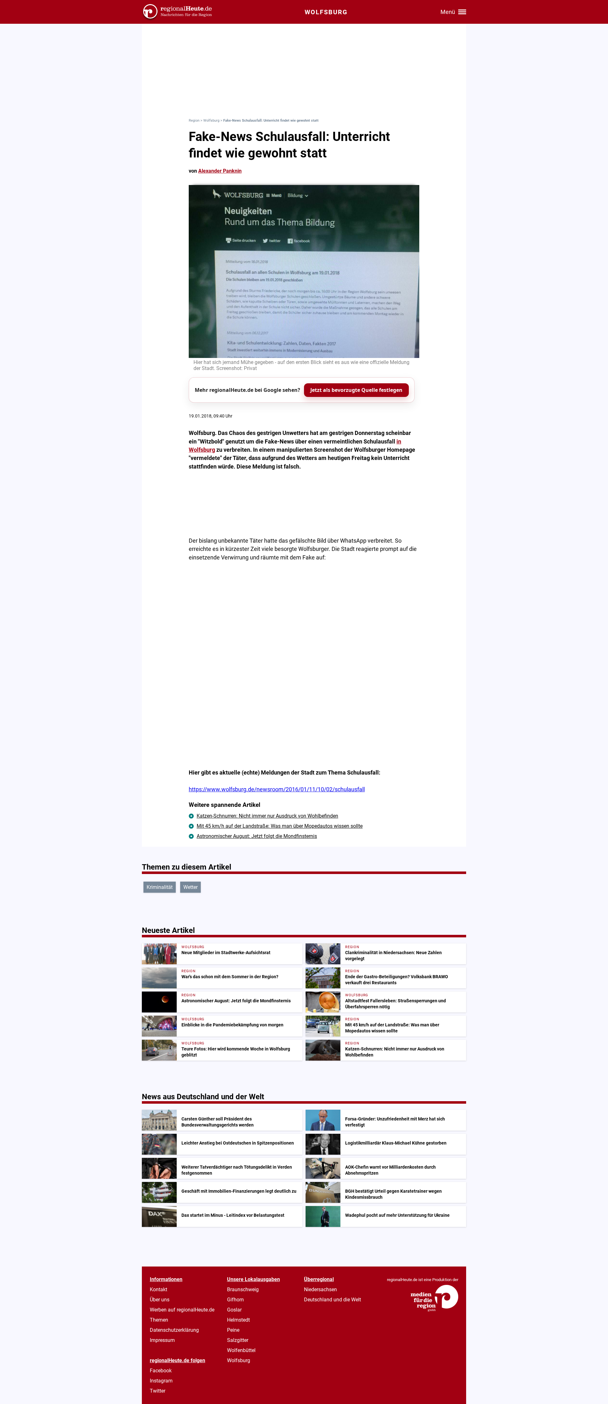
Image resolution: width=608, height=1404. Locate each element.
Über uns (159, 1300)
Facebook (161, 1371)
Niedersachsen (320, 1289)
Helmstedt (238, 1320)
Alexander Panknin (220, 171)
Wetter (190, 887)
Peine (233, 1330)
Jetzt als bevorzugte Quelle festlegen (356, 389)
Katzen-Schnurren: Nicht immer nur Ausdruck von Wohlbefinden (267, 816)
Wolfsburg (211, 120)
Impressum (162, 1340)
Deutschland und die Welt (332, 1300)
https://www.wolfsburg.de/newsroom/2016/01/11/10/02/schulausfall (277, 789)
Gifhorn (235, 1300)
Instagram (161, 1381)
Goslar (234, 1310)
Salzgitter (237, 1340)
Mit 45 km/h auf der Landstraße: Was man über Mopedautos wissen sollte (280, 826)
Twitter (157, 1391)
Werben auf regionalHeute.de (182, 1310)
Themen (159, 1320)
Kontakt (158, 1289)
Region (194, 120)
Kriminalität (160, 887)
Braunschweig (243, 1289)
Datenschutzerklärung (174, 1330)
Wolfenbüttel (241, 1350)
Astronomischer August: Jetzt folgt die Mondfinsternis (257, 836)
